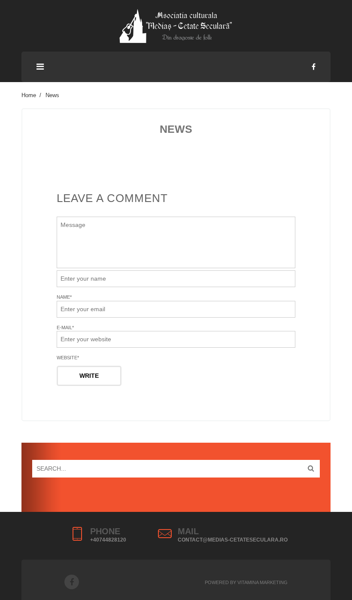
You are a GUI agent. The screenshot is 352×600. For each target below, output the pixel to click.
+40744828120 (108, 540)
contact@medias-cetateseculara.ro (233, 540)
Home (28, 95)
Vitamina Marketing (262, 582)
